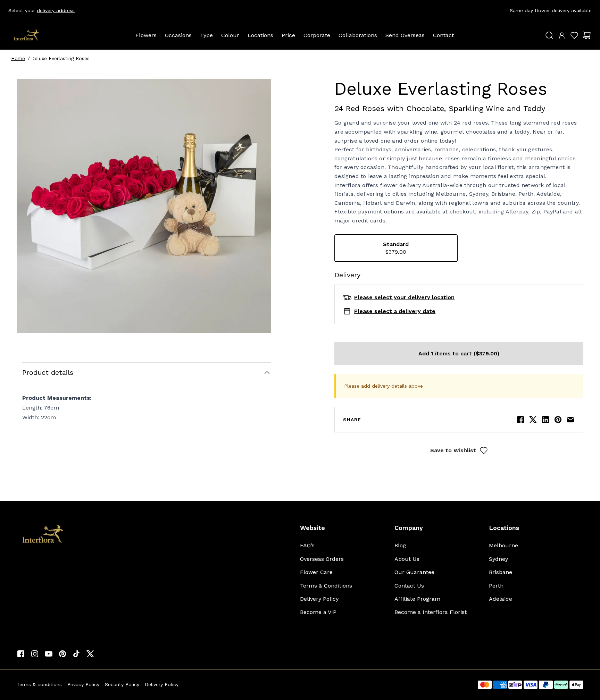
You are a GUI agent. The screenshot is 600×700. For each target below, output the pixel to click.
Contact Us (409, 585)
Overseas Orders (322, 559)
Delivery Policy (319, 599)
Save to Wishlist (453, 450)
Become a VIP (318, 612)
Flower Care (316, 572)
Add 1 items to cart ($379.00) (458, 353)
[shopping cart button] (587, 35)
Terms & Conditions (326, 585)
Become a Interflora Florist (430, 612)
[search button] (549, 35)
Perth (496, 585)
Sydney (498, 559)
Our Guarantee (414, 572)
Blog (400, 545)
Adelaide (500, 599)
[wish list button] (574, 35)
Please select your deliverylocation (404, 297)
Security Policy (122, 684)
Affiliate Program (417, 599)
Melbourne (503, 545)
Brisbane (500, 572)
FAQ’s (307, 545)
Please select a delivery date (394, 311)
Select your (41, 10)
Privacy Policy (83, 684)
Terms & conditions (39, 684)
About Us (406, 559)
